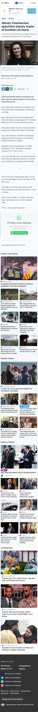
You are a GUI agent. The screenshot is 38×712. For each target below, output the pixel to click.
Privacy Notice (25, 691)
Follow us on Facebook (12, 677)
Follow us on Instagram (13, 685)
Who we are (5, 691)
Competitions (24, 666)
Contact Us (4, 693)
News (4, 18)
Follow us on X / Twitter (13, 674)
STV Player (5, 666)
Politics (11, 18)
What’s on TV (6, 669)
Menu (7, 3)
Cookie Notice (14, 693)
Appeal (22, 669)
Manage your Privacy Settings (12, 699)
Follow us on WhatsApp (13, 681)
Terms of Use (14, 691)
